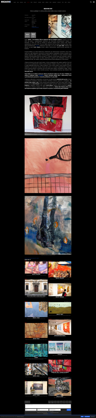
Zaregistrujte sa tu (50, 413)
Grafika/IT (59, 2)
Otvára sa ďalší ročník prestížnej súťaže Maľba (60, 336)
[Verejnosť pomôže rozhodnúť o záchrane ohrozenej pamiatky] (36, 287)
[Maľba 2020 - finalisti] (36, 330)
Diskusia (21, 2)
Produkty (35, 2)
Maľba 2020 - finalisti (36, 338)
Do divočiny (36, 357)
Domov (15, 2)
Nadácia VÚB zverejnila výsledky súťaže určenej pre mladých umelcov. (36, 318)
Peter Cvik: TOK (60, 354)
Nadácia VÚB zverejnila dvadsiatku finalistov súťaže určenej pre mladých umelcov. (60, 315)
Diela (18, 2)
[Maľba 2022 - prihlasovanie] (59, 289)
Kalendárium (50, 319)
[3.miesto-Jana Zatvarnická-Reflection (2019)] (48, 225)
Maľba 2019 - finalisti (36, 376)
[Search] (90, 2)
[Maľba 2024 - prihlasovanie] (36, 267)
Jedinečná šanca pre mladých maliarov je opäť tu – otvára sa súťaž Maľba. (36, 275)
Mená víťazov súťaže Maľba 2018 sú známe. (60, 397)
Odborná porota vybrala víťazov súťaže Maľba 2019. (60, 373)
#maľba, (30, 258)
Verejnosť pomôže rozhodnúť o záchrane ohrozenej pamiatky (36, 296)
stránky (37, 45)
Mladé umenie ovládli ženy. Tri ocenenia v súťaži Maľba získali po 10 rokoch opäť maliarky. (36, 396)
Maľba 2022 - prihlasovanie (60, 297)
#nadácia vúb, (27, 258)
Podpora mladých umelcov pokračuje (59, 335)
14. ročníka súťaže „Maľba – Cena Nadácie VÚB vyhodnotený (60, 372)
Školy (50, 2)
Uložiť (82, 416)
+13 (47, 301)
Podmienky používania (20, 416)
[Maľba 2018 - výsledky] (59, 387)
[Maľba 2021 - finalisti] (59, 308)
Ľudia (25, 2)
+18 (47, 322)
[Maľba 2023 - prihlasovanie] (59, 269)
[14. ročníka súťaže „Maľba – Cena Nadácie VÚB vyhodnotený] (59, 366)
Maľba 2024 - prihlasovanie (36, 274)
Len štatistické (87, 416)
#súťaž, (33, 258)
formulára (41, 75)
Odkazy (69, 2)
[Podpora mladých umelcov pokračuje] (59, 327)
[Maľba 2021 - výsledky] (36, 309)
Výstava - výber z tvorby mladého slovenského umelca (60, 355)
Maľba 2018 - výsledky (59, 396)
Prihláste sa (48, 412)
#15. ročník (37, 258)
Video (66, 2)
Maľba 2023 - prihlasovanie (60, 278)
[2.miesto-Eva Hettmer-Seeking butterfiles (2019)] (48, 165)
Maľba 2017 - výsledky (36, 395)
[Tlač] (61, 402)
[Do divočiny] (36, 350)
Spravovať (92, 416)
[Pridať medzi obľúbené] (67, 402)
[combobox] (90, 2)
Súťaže (28, 2)
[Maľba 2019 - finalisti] (36, 369)
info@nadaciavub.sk (35, 27)
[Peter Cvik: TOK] (59, 347)
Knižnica (47, 2)
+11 (70, 301)
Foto (63, 2)
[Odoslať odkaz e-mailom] (64, 402)
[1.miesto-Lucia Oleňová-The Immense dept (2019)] (48, 115)
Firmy (31, 2)
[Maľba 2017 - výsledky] (36, 387)
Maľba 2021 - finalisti (60, 314)
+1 (47, 343)
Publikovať (68, 409)
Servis (43, 2)
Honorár (39, 2)
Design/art (54, 2)
